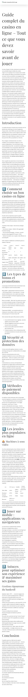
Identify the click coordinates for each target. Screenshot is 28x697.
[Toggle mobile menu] (25, 2)
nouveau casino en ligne (17, 156)
